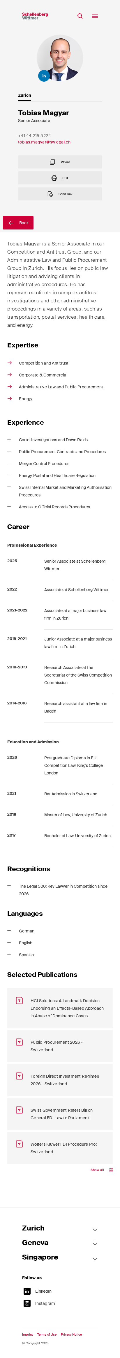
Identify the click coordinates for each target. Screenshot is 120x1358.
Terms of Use (47, 1334)
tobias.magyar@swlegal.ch (44, 142)
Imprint (27, 1334)
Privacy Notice (71, 1334)
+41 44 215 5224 (34, 135)
